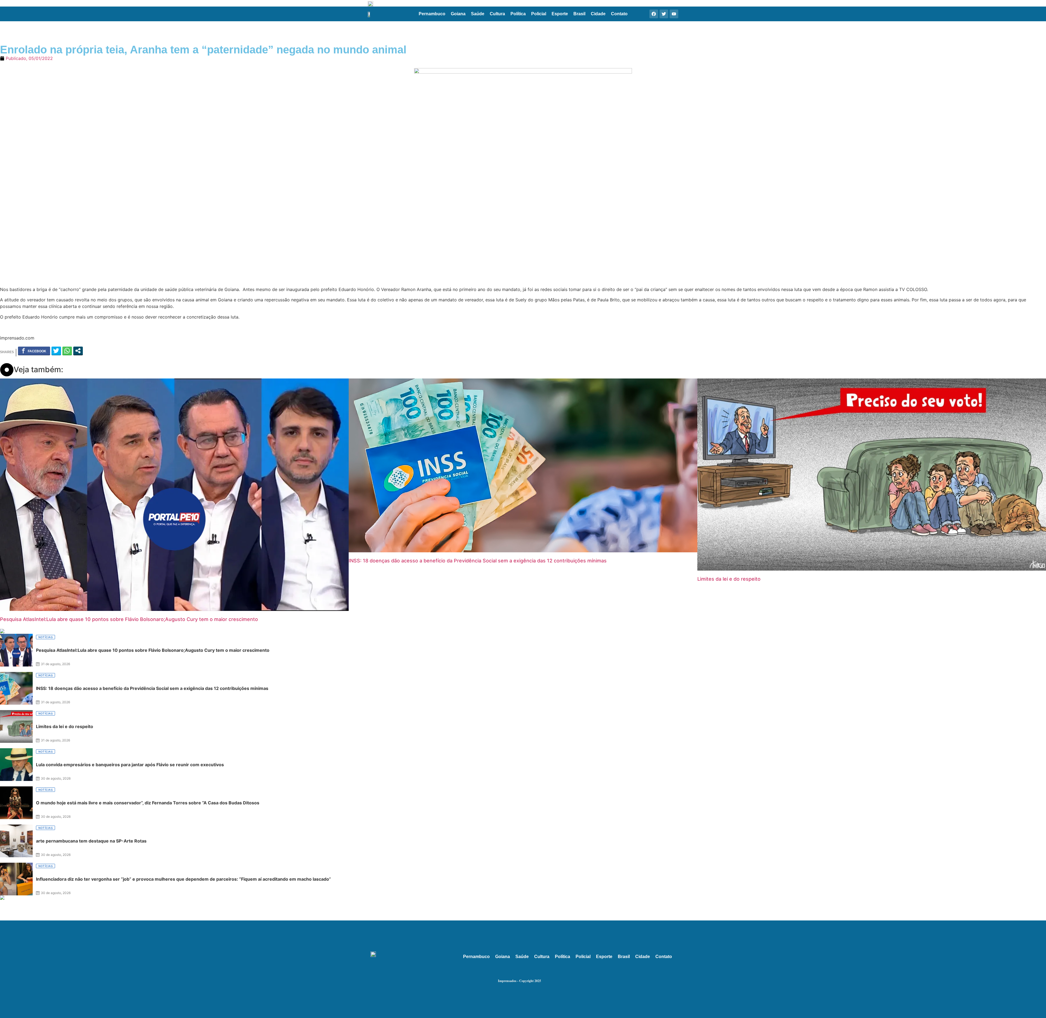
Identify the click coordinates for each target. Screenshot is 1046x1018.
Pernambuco (432, 13)
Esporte (560, 13)
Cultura (497, 13)
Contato (619, 13)
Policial (538, 13)
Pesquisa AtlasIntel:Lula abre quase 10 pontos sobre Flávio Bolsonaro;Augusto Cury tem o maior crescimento (129, 619)
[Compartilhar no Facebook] (34, 351)
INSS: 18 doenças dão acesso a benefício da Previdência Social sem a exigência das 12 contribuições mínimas (478, 560)
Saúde (477, 13)
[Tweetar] (56, 351)
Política (518, 13)
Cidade (598, 13)
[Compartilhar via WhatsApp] (67, 351)
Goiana (458, 13)
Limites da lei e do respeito (729, 579)
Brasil (579, 13)
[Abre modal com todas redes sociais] (78, 351)
